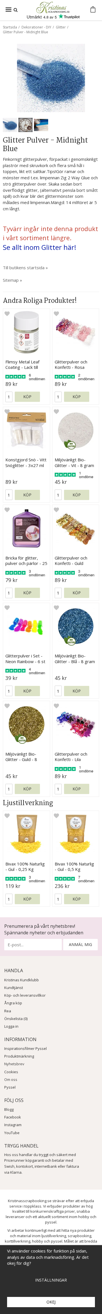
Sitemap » (12, 280)
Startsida (10, 27)
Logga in (11, 1026)
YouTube (12, 1132)
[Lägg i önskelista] (7, 313)
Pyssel (10, 1087)
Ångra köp (13, 1002)
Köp (27, 396)
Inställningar (51, 1280)
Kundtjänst (13, 987)
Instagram (13, 1124)
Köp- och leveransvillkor (25, 995)
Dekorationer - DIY (36, 27)
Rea (7, 1010)
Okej (51, 1302)
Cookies (11, 1071)
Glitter (61, 27)
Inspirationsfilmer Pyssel (25, 1048)
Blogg (9, 1109)
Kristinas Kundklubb (21, 979)
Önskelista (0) (15, 1018)
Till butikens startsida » (25, 267)
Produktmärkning (19, 1056)
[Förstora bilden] (51, 77)
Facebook (12, 1117)
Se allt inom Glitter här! (39, 247)
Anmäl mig (80, 944)
